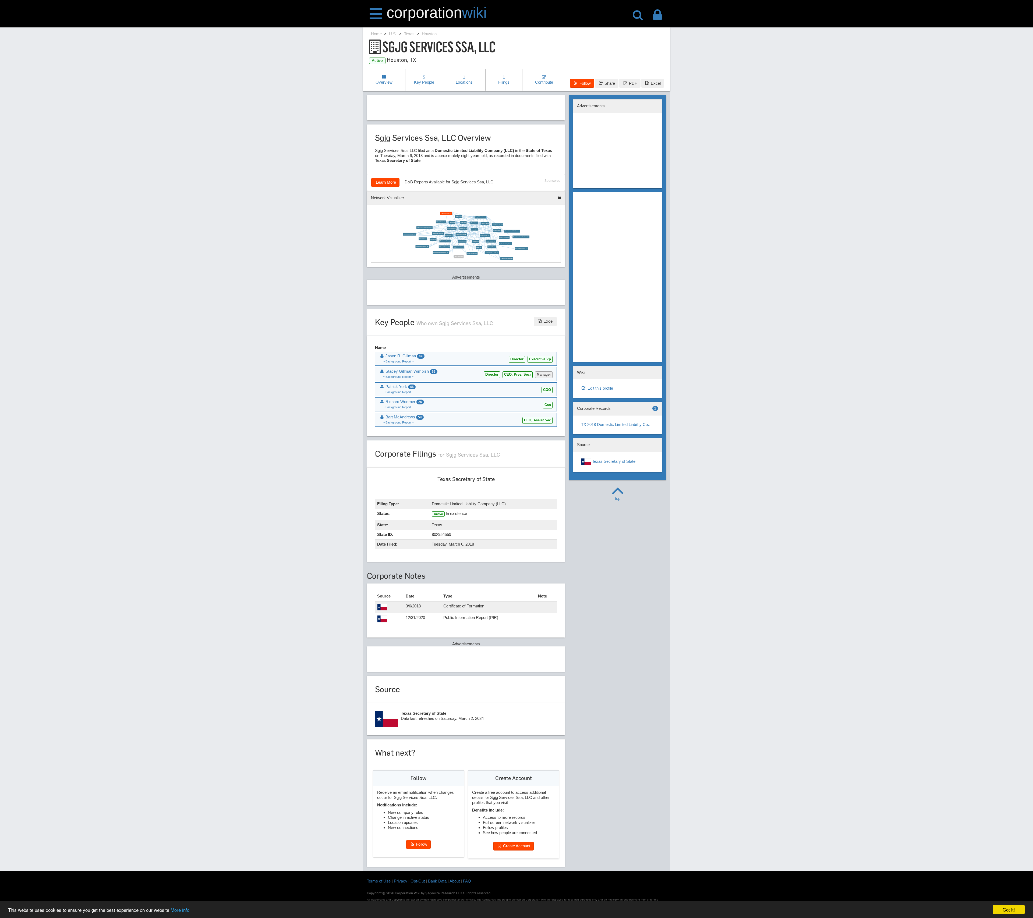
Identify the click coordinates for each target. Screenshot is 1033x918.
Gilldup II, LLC (476, 241)
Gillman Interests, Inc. (440, 221)
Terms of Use (379, 881)
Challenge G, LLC (491, 246)
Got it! (1009, 909)
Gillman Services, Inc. (490, 241)
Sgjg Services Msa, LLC (459, 247)
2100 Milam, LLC (422, 239)
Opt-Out (418, 881)
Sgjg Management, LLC (504, 237)
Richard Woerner (463, 228)
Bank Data (437, 881)
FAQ (467, 881)
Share (609, 83)
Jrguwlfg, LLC (433, 239)
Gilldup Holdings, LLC (484, 235)
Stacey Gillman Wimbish (480, 217)
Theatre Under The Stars (461, 234)
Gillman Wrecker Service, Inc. (422, 246)
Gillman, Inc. (478, 247)
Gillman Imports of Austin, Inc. (492, 252)
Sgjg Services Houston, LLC (506, 258)
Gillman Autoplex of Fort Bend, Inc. (512, 231)
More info (180, 909)
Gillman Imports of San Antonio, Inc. (440, 252)
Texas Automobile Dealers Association (521, 236)
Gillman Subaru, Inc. (451, 228)
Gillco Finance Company (445, 240)
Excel (655, 83)
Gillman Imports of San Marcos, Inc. (424, 227)
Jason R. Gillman (485, 223)
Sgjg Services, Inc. (458, 256)
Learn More (385, 182)
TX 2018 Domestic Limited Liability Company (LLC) (619, 424)
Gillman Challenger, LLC (472, 253)
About (455, 881)
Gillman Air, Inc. (474, 222)
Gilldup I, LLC (463, 222)
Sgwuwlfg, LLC (459, 216)
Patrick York (452, 222)
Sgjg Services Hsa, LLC (498, 224)
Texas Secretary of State (613, 461)
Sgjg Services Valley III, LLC (505, 243)
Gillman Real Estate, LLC (444, 246)
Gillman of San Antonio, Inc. (409, 234)
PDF (632, 83)
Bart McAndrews (448, 235)
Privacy (400, 881)
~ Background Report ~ (398, 361)
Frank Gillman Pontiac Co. (438, 233)
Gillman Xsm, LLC (462, 241)
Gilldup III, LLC (474, 229)
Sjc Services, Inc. (497, 230)
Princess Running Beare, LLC (521, 248)
